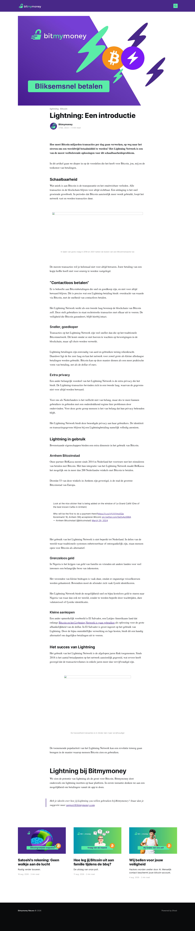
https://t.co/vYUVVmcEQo (111, 513)
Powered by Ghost (169, 910)
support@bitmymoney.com (80, 805)
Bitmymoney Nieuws (26, 910)
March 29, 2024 (100, 520)
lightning (54, 108)
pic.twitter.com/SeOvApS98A (116, 517)
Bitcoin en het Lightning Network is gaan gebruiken (87, 622)
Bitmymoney (66, 124)
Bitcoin (63, 108)
